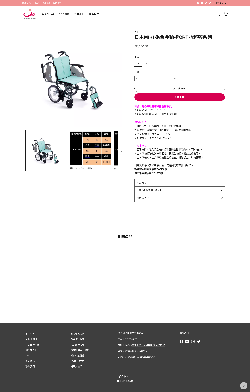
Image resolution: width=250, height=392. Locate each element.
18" (146, 63)
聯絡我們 (30, 366)
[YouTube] (187, 341)
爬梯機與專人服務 (80, 350)
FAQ (37, 3)
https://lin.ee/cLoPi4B (136, 350)
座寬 (137, 57)
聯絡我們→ (58, 3)
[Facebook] (181, 341)
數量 (137, 72)
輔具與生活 (95, 14)
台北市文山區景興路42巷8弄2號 (148, 345)
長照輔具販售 (77, 333)
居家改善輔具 (32, 344)
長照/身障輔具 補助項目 (151, 190)
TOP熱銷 (64, 14)
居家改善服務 (77, 344)
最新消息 (46, 3)
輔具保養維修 (77, 355)
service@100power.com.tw (141, 356)
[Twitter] (198, 341)
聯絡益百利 (143, 198)
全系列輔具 (48, 14)
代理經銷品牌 (77, 360)
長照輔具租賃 (77, 339)
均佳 (137, 31)
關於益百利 (27, 3)
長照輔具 (30, 333)
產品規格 (142, 182)
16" (138, 63)
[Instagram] (193, 341)
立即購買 (180, 97)
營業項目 (79, 14)
